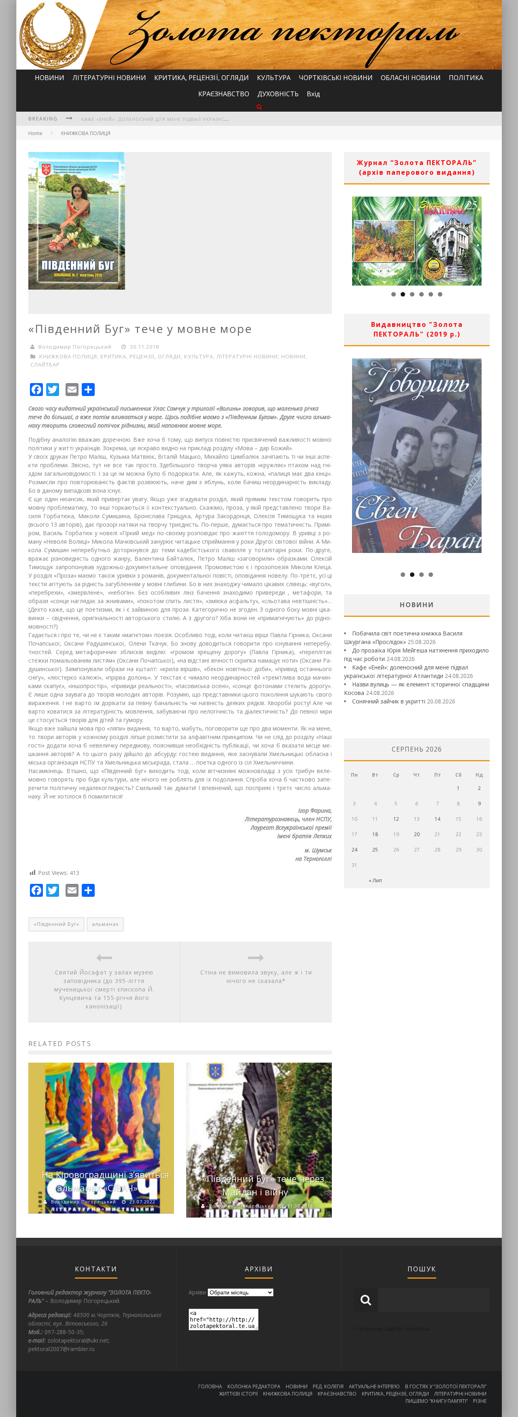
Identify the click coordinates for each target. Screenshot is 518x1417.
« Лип (375, 880)
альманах (105, 924)
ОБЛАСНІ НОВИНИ (411, 77)
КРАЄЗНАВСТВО (223, 93)
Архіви (197, 1292)
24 (354, 849)
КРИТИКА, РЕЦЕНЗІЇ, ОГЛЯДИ (201, 77)
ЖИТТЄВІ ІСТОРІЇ (238, 1393)
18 (375, 834)
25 (375, 849)
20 (417, 834)
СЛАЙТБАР (45, 364)
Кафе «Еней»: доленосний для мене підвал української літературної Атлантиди (194, 119)
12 (396, 818)
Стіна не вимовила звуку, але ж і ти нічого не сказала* (256, 976)
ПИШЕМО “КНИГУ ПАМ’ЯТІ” (436, 1401)
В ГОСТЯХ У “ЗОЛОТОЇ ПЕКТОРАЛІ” (445, 1386)
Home (35, 133)
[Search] (259, 106)
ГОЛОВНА (210, 1386)
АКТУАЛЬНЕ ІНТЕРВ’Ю (374, 1386)
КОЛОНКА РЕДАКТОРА (253, 1386)
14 (437, 818)
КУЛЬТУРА (274, 77)
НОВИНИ (49, 77)
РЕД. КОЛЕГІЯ (328, 1386)
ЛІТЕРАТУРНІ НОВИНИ (109, 77)
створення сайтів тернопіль (392, 1328)
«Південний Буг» (56, 924)
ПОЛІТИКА (466, 77)
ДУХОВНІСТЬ (278, 93)
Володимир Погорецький (75, 346)
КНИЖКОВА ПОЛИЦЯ (85, 133)
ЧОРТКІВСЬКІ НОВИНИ (336, 77)
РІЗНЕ (479, 1401)
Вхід (313, 93)
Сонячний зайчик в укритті (388, 701)
